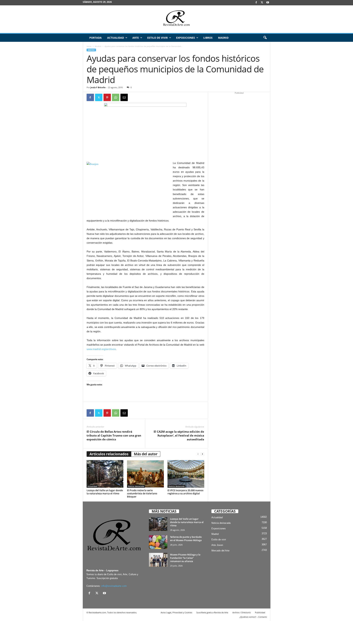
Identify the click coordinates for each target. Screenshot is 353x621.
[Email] (124, 97)
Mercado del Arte (220, 550)
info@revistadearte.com (114, 586)
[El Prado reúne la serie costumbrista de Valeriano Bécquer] (145, 474)
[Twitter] (98, 97)
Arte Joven (217, 545)
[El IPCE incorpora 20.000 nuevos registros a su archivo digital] (185, 474)
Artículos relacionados (109, 454)
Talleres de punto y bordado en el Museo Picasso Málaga (186, 538)
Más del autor (146, 454)
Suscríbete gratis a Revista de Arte (212, 612)
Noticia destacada (136, 486)
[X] (262, 2)
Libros (208, 37)
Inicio (89, 46)
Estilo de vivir (157, 37)
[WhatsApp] (115, 97)
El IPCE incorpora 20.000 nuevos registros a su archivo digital (185, 492)
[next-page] (202, 454)
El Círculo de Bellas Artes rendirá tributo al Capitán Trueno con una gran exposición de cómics (114, 435)
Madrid (223, 37)
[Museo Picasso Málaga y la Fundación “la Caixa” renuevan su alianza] (158, 560)
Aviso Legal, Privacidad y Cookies (176, 612)
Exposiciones (185, 37)
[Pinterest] (107, 97)
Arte (135, 37)
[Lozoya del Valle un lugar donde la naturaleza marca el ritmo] (105, 474)
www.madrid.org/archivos (101, 349)
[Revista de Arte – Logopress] (176, 19)
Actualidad (115, 37)
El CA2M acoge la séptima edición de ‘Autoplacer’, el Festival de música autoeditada (179, 435)
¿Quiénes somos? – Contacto (253, 616)
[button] (265, 38)
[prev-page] (198, 454)
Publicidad (260, 612)
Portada (95, 37)
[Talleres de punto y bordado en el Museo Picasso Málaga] (158, 542)
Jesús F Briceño (98, 87)
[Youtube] (267, 2)
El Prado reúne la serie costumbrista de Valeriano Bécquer (142, 493)
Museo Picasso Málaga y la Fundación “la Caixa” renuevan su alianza (185, 558)
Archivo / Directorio (241, 612)
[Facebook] (256, 2)
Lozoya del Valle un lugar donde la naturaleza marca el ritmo (105, 492)
